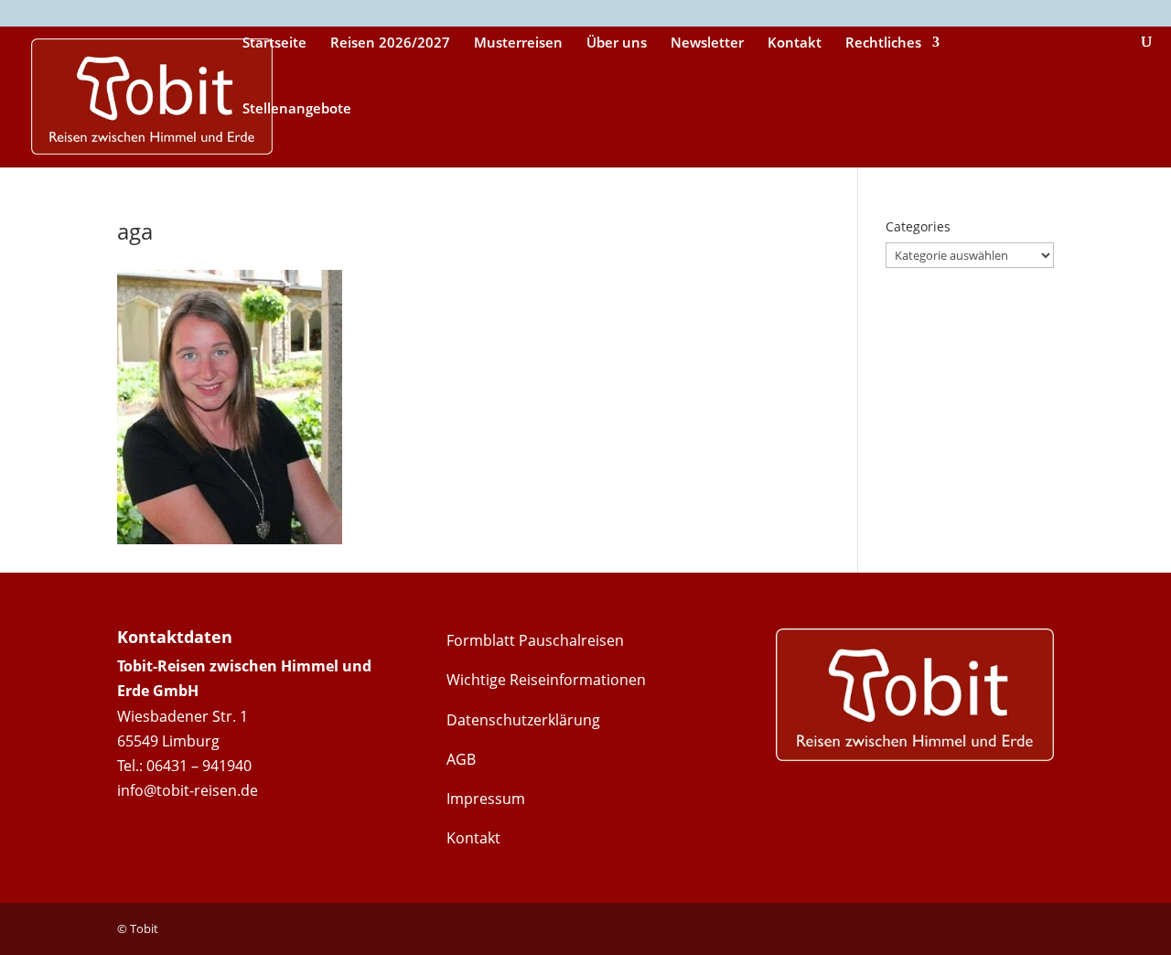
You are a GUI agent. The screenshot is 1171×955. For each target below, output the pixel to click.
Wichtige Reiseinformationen (546, 680)
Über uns (616, 43)
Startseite (274, 43)
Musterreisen (518, 43)
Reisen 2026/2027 (390, 43)
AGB (461, 759)
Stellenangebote (296, 109)
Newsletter (707, 43)
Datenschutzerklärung (523, 720)
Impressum (485, 799)
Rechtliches (883, 43)
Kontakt (795, 43)
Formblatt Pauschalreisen (535, 640)
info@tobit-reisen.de (187, 790)
